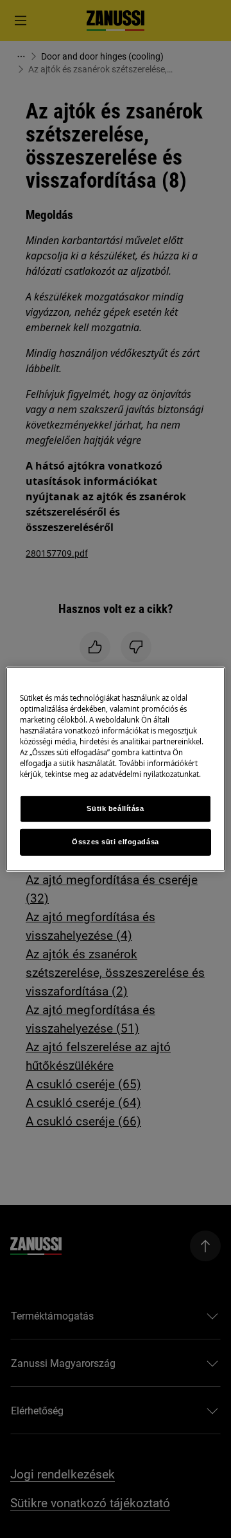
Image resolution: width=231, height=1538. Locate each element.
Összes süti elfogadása (115, 842)
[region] (115, 768)
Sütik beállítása (115, 808)
